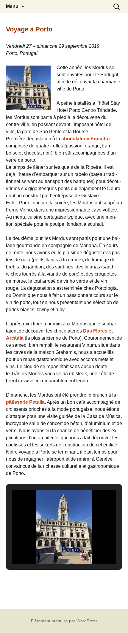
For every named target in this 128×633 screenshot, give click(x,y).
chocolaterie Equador (85, 138)
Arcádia (15, 338)
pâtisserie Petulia (25, 402)
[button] (50, 547)
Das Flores (95, 330)
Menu (12, 6)
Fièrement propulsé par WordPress (64, 620)
